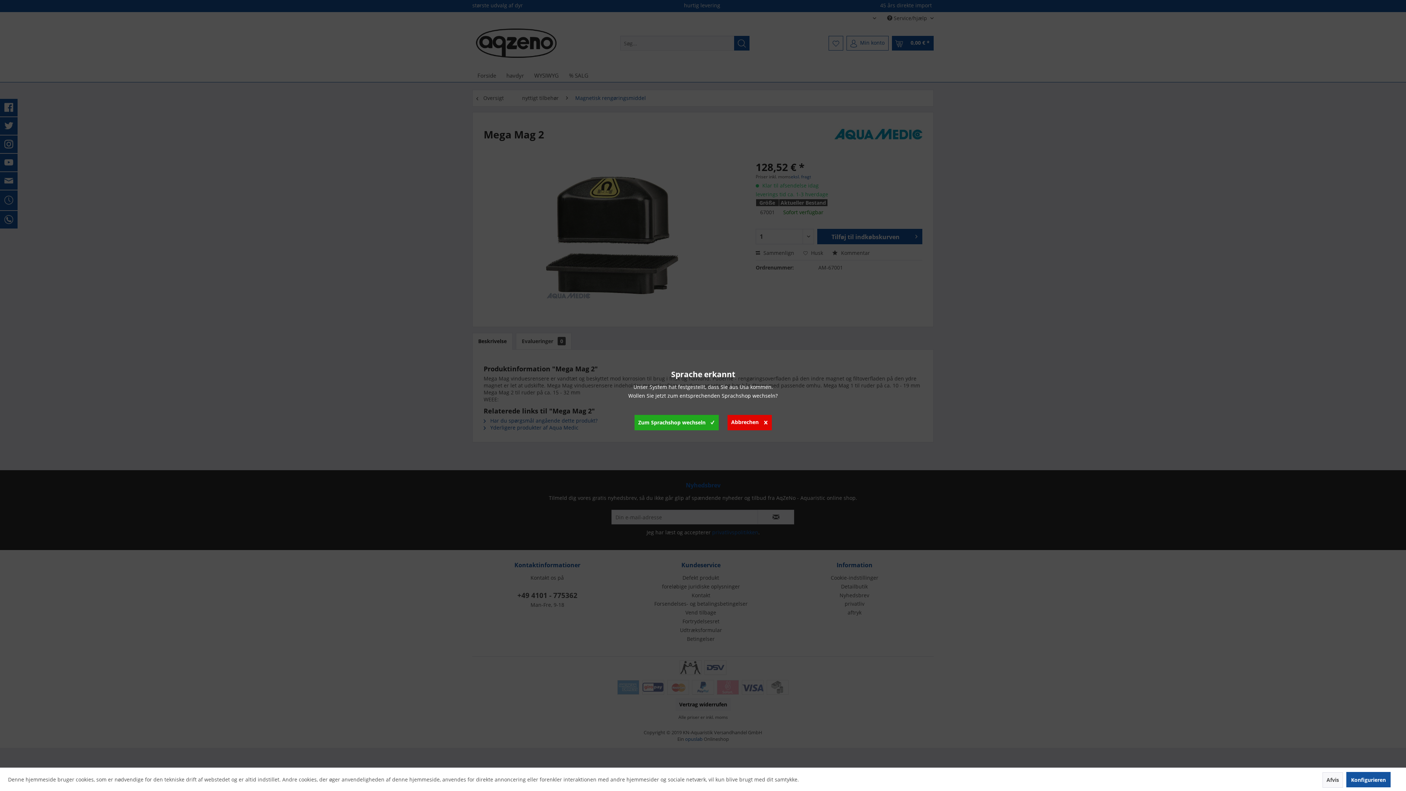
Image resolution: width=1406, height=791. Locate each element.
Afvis (1333, 779)
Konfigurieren (1368, 779)
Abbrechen (745, 422)
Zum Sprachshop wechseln (672, 422)
